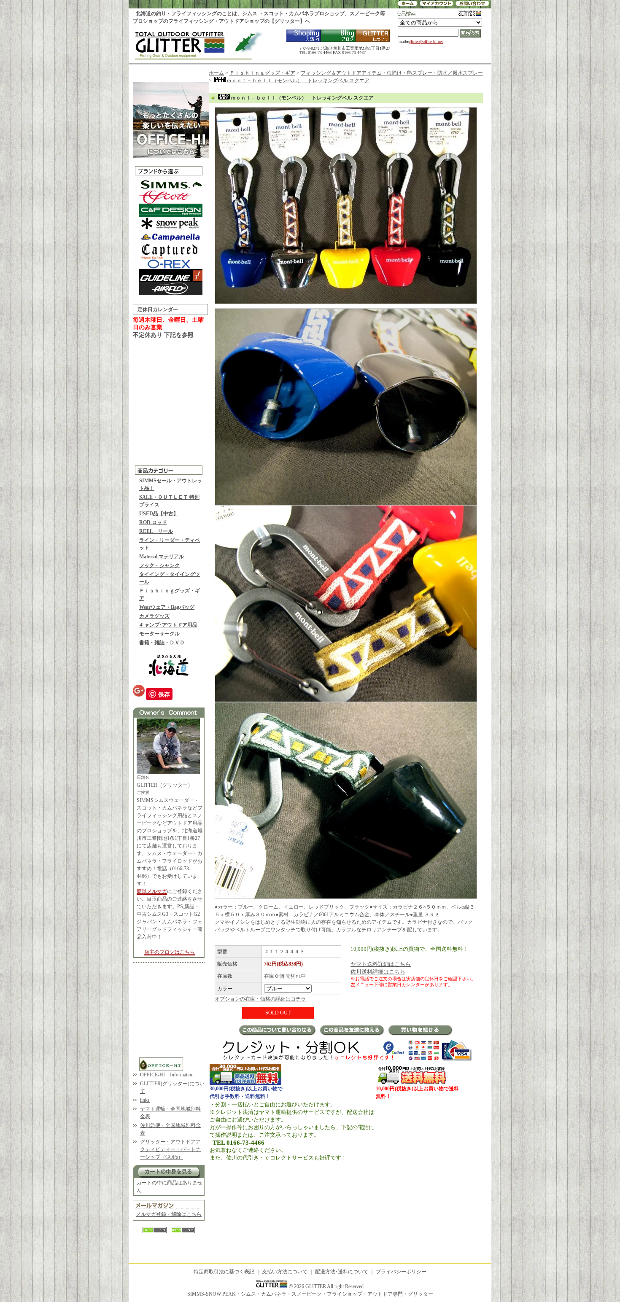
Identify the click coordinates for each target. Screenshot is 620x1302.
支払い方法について (284, 1272)
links (145, 1100)
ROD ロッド (153, 522)
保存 (164, 694)
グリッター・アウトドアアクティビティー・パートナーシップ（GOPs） (170, 1149)
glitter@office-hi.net (426, 41)
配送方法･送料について (341, 1272)
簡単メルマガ (152, 891)
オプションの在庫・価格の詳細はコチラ (260, 999)
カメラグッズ (154, 616)
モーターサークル (159, 634)
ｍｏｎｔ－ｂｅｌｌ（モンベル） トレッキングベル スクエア (297, 80)
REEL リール (156, 531)
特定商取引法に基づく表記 (224, 1272)
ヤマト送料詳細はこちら (380, 964)
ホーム (216, 73)
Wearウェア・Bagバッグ (166, 607)
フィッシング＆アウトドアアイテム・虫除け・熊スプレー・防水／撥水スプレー (392, 73)
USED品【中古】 (158, 513)
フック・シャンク (159, 565)
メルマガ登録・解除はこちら (169, 1214)
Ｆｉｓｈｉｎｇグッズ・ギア (262, 73)
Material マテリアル (161, 557)
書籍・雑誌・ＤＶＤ (162, 643)
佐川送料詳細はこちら (377, 971)
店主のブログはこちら (169, 952)
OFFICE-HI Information (167, 1075)
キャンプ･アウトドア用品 (168, 625)
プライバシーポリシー (401, 1272)
